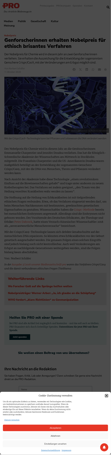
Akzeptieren (55, 428)
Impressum (66, 450)
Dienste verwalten (11, 420)
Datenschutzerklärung (50, 450)
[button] (106, 395)
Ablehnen (55, 435)
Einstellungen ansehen (55, 443)
